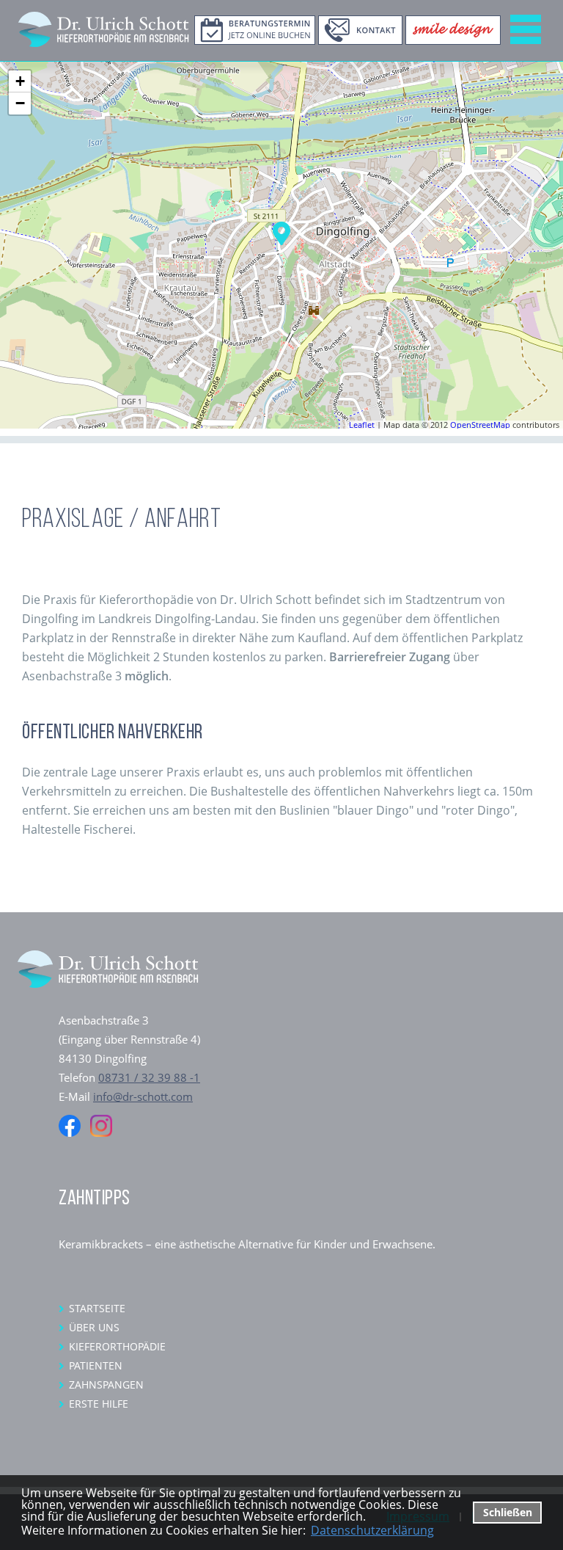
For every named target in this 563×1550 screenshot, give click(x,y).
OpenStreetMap (480, 424)
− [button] (20, 103)
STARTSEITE (97, 1308)
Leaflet (362, 424)
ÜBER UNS (94, 1327)
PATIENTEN (95, 1365)
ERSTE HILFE (98, 1404)
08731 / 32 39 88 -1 (149, 1077)
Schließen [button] (507, 1512)
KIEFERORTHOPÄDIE (117, 1346)
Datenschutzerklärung (372, 1530)
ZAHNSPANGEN (106, 1384)
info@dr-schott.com (143, 1096)
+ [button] (20, 81)
